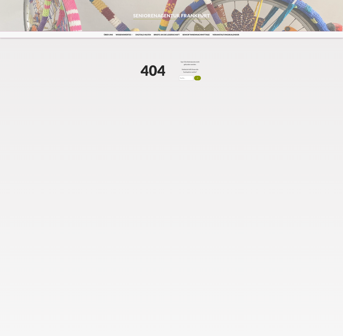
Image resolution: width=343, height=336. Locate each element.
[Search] (197, 78)
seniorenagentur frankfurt (171, 15)
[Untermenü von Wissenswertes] (132, 34)
